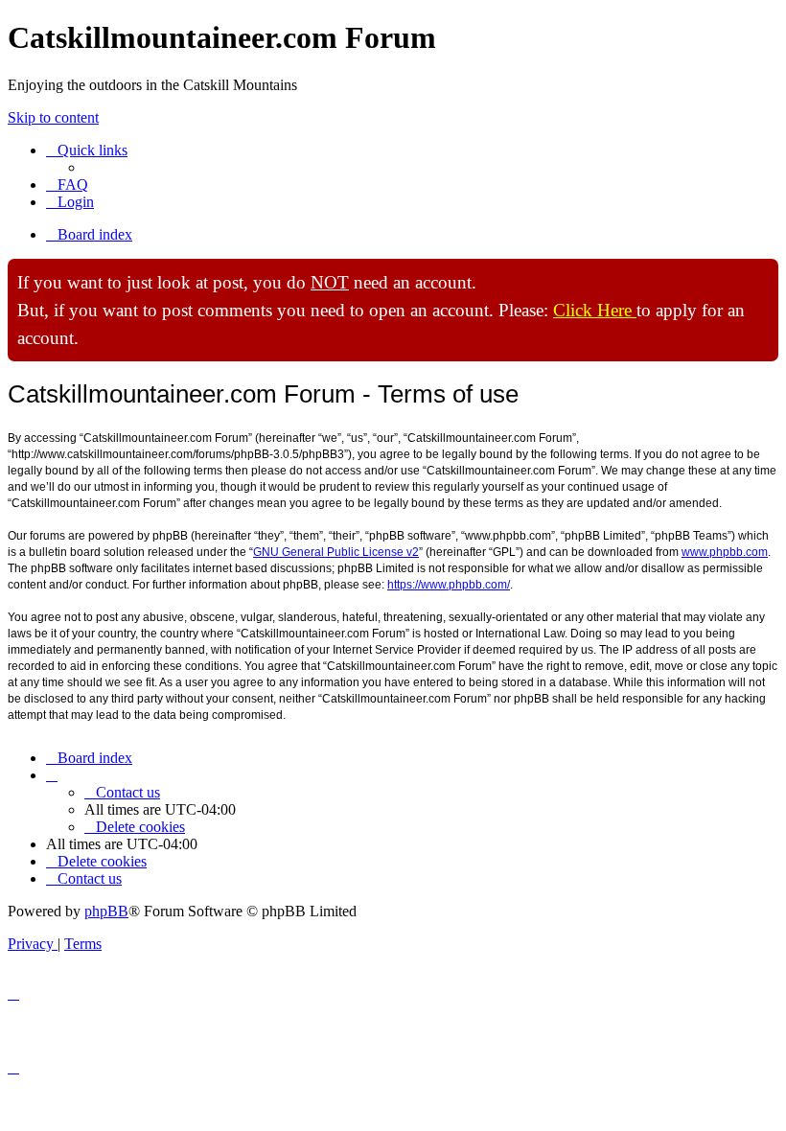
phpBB (106, 911)
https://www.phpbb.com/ (448, 584)
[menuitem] (67, 184)
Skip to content (53, 117)
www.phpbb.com (725, 552)
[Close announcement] (763, 274)
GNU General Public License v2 (336, 552)
